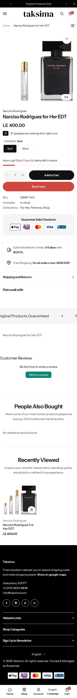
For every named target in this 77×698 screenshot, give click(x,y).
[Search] (62, 14)
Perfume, (37, 207)
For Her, (25, 207)
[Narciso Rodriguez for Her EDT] (20, 498)
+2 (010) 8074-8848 (15, 588)
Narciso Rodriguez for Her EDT (18, 526)
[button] (11, 4)
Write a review (38, 375)
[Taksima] (38, 13)
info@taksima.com (15, 593)
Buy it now (38, 186)
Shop (46, 207)
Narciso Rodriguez (15, 111)
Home (6, 25)
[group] (38, 67)
